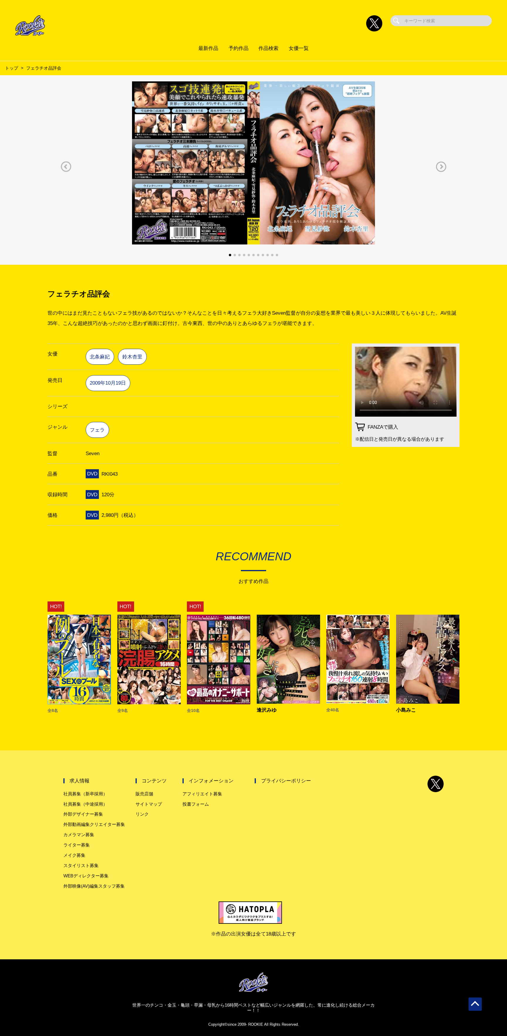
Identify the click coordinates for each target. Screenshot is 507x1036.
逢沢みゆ (267, 710)
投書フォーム (195, 804)
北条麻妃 (100, 357)
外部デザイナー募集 (83, 814)
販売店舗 (144, 793)
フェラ (97, 430)
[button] (66, 167)
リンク (142, 814)
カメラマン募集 (78, 834)
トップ (11, 68)
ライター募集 (76, 844)
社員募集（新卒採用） (85, 793)
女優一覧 (299, 48)
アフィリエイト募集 (202, 793)
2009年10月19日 (108, 383)
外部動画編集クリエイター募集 (94, 824)
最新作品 (208, 48)
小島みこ (406, 710)
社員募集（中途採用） (85, 804)
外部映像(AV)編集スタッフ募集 (94, 886)
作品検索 (268, 48)
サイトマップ (149, 804)
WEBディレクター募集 (86, 875)
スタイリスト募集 (81, 865)
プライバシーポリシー (286, 781)
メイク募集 (74, 855)
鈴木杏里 (132, 357)
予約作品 (239, 48)
